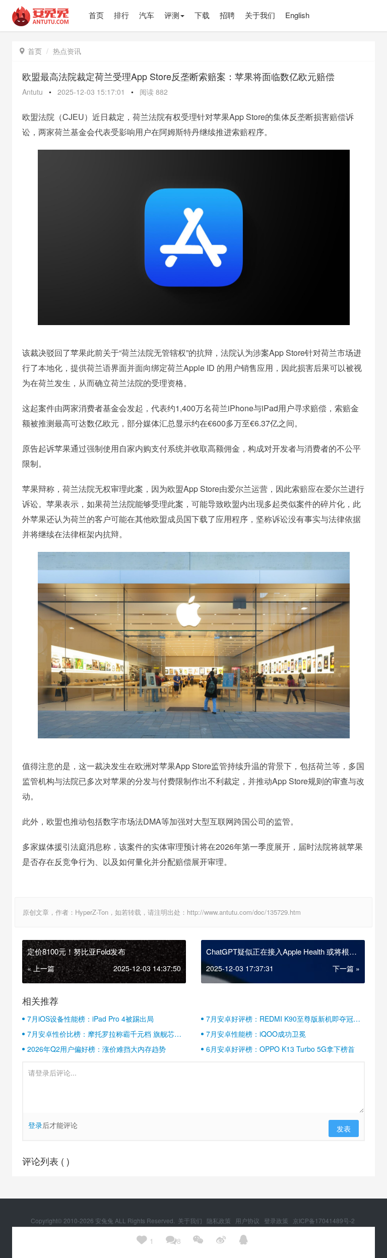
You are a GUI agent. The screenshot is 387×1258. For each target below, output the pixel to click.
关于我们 (191, 1220)
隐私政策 (219, 1220)
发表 (344, 1128)
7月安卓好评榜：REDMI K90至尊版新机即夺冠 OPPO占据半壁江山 (279, 1019)
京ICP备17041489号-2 (324, 1220)
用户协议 (248, 1220)
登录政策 (277, 1220)
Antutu (32, 92)
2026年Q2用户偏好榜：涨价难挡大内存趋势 (96, 1049)
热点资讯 (67, 51)
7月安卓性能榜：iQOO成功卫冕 (256, 1034)
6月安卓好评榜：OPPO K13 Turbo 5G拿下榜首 (280, 1049)
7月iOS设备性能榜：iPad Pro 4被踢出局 (90, 1019)
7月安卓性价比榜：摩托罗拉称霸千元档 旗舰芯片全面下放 (104, 1034)
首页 (31, 51)
